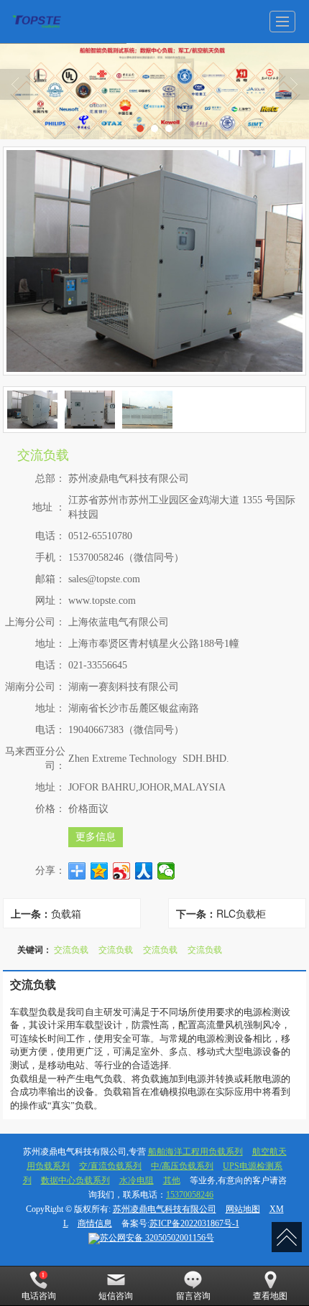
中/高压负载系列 (182, 1166)
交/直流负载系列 (110, 1166)
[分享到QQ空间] (100, 871)
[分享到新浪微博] (122, 871)
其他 (171, 1180)
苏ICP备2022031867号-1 (194, 1223)
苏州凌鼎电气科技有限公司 (164, 1209)
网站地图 (243, 1209)
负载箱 (66, 913)
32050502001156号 (157, 1238)
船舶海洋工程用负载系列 (195, 1152)
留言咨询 (193, 1296)
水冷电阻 (136, 1180)
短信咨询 (115, 1296)
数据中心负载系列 (75, 1180)
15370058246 (189, 1195)
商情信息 (95, 1223)
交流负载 (71, 949)
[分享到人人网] (144, 871)
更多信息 (95, 836)
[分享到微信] (166, 871)
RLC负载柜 (241, 913)
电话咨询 (39, 1296)
